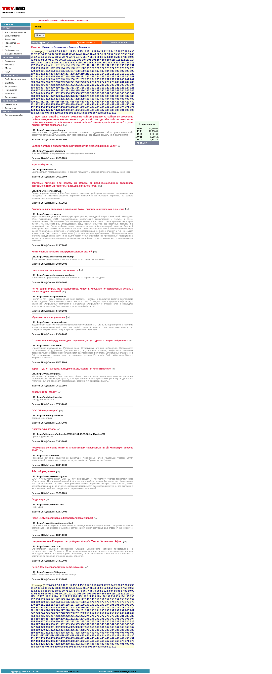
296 (92, 85)
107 (99, 59)
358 (87, 93)
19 (95, 51)
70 (63, 57)
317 (92, 87)
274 (87, 82)
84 (112, 57)
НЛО (7, 72)
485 (92, 110)
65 (46, 57)
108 (104, 59)
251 (77, 79)
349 (43, 93)
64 (42, 57)
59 (129, 54)
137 (33, 65)
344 (122, 90)
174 (112, 68)
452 (33, 107)
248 (63, 79)
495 (37, 112)
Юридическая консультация (48, 317)
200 (33, 73)
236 (107, 76)
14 (77, 51)
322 (117, 87)
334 (72, 90)
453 (38, 107)
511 (114, 112)
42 (70, 54)
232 (87, 76)
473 (33, 110)
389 (33, 99)
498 (52, 112)
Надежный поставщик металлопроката (55, 270)
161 (48, 68)
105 (89, 59)
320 (107, 87)
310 (58, 87)
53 (108, 54)
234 (97, 76)
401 (92, 99)
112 (123, 59)
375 (68, 96)
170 (92, 68)
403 (102, 99)
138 (38, 65)
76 (84, 57)
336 (82, 90)
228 (68, 76)
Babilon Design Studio (125, 671)
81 (101, 57)
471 (127, 107)
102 (74, 59)
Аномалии (10, 61)
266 (48, 82)
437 (63, 104)
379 (87, 96)
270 (68, 82)
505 (85, 112)
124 (75, 62)
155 (122, 65)
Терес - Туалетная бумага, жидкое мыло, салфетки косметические (71, 368)
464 (92, 107)
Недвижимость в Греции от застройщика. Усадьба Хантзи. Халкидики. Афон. (77, 541)
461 (77, 107)
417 (67, 101)
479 (63, 110)
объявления (67, 20)
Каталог (36, 47)
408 (127, 99)
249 (68, 79)
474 (38, 110)
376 (72, 96)
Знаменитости (12, 35)
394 (58, 99)
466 (102, 107)
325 (132, 87)
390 (38, 99)
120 (56, 62)
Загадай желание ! (14, 53)
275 (92, 82)
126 (84, 62)
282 (127, 82)
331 (58, 90)
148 (87, 65)
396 (68, 99)
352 (58, 93)
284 (33, 85)
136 (132, 62)
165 (68, 68)
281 (122, 82)
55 (115, 54)
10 (64, 51)
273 (82, 82)
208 (72, 73)
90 (132, 57)
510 (109, 112)
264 (38, 82)
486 (97, 110)
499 (57, 112)
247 (58, 79)
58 (125, 54)
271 (72, 82)
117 (42, 62)
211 (87, 73)
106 (94, 59)
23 (108, 51)
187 (72, 71)
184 (58, 71)
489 (112, 110)
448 (117, 104)
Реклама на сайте (14, 115)
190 (87, 71)
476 (48, 110)
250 (72, 79)
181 (43, 71)
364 (117, 93)
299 (107, 85)
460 (72, 107)
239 (122, 76)
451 (132, 104)
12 (70, 51)
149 (92, 65)
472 (132, 107)
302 (122, 85)
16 (84, 51)
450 (127, 104)
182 (48, 71)
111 (118, 59)
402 (97, 99)
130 (103, 62)
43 (73, 54)
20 (98, 51)
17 (88, 51)
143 (63, 65)
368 (33, 96)
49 (94, 54)
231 (82, 76)
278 (107, 82)
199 (132, 71)
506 (90, 112)
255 (97, 79)
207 (68, 73)
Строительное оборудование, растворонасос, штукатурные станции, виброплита (80, 340)
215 (107, 73)
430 (132, 101)
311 (63, 87)
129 (99, 62)
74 (77, 57)
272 (77, 82)
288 (53, 85)
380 (92, 96)
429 (127, 101)
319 (102, 87)
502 (71, 112)
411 (38, 101)
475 (43, 110)
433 (43, 104)
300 (112, 85)
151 (102, 65)
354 (68, 93)
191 (92, 71)
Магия (8, 68)
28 (126, 51)
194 (107, 71)
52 (105, 54)
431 (33, 104)
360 (97, 93)
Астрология (11, 86)
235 (102, 76)
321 (112, 87)
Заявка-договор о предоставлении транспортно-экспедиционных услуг (74, 146)
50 (98, 54)
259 (117, 79)
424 (102, 101)
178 (132, 68)
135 (127, 62)
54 (112, 54)
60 (132, 54)
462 (82, 107)
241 (132, 76)
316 (87, 87)
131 (108, 62)
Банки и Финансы (79, 47)
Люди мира (38, 499)
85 (115, 57)
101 (69, 59)
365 (122, 93)
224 (48, 76)
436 (58, 104)
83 (108, 57)
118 (46, 62)
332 (63, 90)
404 (107, 99)
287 (48, 85)
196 (117, 71)
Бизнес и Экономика (54, 47)
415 (57, 101)
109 (109, 59)
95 (46, 59)
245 (48, 79)
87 (122, 57)
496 (42, 112)
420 (82, 101)
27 (122, 51)
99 (60, 59)
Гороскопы (10, 43)
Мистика (9, 64)
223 (43, 76)
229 (72, 76)
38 (56, 54)
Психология (11, 90)
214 (102, 73)
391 (43, 99)
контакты (82, 20)
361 (102, 93)
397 (72, 99)
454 (43, 107)
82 (105, 57)
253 (87, 79)
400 (87, 99)
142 (58, 65)
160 (43, 68)
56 (118, 54)
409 (132, 99)
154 (117, 65)
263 (33, 82)
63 (39, 57)
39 (60, 54)
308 (48, 87)
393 (53, 99)
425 (107, 101)
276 (97, 82)
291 (68, 85)
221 (33, 76)
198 (127, 71)
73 (73, 57)
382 (102, 96)
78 (91, 57)
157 (132, 65)
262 (132, 79)
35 (46, 54)
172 (102, 68)
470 (122, 107)
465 (97, 107)
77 (87, 57)
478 (58, 110)
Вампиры (9, 83)
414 (52, 101)
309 (53, 87)
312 (67, 87)
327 (38, 90)
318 (97, 87)
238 (117, 76)
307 (43, 87)
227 (63, 76)
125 (79, 62)
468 (112, 107)
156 (127, 65)
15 (81, 51)
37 (53, 54)
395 (63, 99)
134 (122, 62)
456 (53, 107)
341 (107, 90)
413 (47, 101)
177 (127, 68)
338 (92, 90)
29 (129, 51)
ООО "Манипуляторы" (45, 410)
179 (33, 71)
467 (107, 107)
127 (89, 62)
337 (87, 90)
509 (104, 112)
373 (58, 96)
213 (97, 73)
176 (122, 68)
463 (87, 107)
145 (72, 65)
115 (33, 62)
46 (84, 54)
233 (92, 76)
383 (107, 96)
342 (112, 90)
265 (43, 82)
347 (33, 93)
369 (38, 96)
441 (82, 104)
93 (39, 59)
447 (112, 104)
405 (112, 99)
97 (53, 59)
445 (102, 104)
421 (87, 101)
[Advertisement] (147, 61)
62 (35, 57)
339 (97, 90)
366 (127, 93)
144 (68, 65)
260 (122, 79)
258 (112, 79)
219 (127, 73)
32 (35, 54)
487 (102, 110)
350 (48, 93)
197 (122, 71)
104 (84, 59)
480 (68, 110)
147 (82, 65)
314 (77, 87)
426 (112, 101)
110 (113, 59)
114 (132, 59)
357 (82, 93)
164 (63, 68)
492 (127, 110)
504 (80, 112)
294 (82, 85)
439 (72, 104)
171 (97, 68)
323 (122, 87)
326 (33, 90)
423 (97, 101)
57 (122, 54)
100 (64, 59)
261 (127, 79)
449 (122, 104)
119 (51, 62)
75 (80, 57)
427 (117, 101)
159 (38, 68)
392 (48, 99)
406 (117, 99)
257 (107, 79)
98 (56, 59)
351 (53, 93)
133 (118, 62)
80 (98, 57)
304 (132, 85)
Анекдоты (10, 39)
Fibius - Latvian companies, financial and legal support (62, 518)
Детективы (10, 108)
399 (82, 99)
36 (49, 54)
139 (43, 65)
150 (97, 65)
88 (125, 57)
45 (80, 54)
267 (53, 82)
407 (122, 99)
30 (132, 51)
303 (127, 85)
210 (82, 73)
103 (79, 59)
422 (92, 101)
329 (48, 90)
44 (77, 54)
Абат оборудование (43, 471)
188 (77, 71)
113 (127, 59)
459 (68, 107)
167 (77, 68)
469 (117, 107)
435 (53, 104)
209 (77, 73)
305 (33, 87)
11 (67, 51)
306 (38, 87)
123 (70, 62)
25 (115, 51)
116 (37, 62)
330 (53, 90)
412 (42, 101)
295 (87, 85)
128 (94, 62)
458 (63, 107)
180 (38, 71)
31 (32, 54)
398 (77, 99)
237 (112, 76)
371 (48, 96)
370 (43, 96)
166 (72, 68)
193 (102, 71)
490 (117, 110)
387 (127, 96)
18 (91, 51)
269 (63, 82)
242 (33, 79)
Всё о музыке (12, 50)
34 (42, 54)
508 (100, 112)
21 (101, 51)
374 (63, 96)
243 (38, 79)
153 (112, 65)
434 (48, 104)
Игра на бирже (40, 164)
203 (48, 73)
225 (53, 76)
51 (101, 54)
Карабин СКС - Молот (44, 392)
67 (53, 57)
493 (132, 110)
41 (67, 54)
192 (97, 71)
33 (39, 54)
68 (56, 57)
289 (58, 85)
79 (94, 57)
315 (82, 87)
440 (77, 104)
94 (42, 59)
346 (132, 90)
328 (43, 90)
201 (38, 73)
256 (102, 79)
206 (63, 73)
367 (132, 93)
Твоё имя (10, 93)
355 (72, 93)
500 (61, 112)
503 (76, 112)
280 (117, 82)
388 (132, 96)
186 (68, 71)
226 (58, 76)
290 (63, 85)
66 (49, 57)
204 (53, 73)
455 (48, 107)
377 (77, 96)
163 (58, 68)
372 (53, 96)
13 (74, 51)
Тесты (8, 46)
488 (107, 110)
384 (112, 96)
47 (87, 54)
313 (72, 87)
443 (92, 104)
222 (38, 76)
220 (132, 73)
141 (53, 65)
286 (43, 85)
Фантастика (11, 104)
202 (43, 73)
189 (82, 71)
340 (102, 90)
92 (35, 59)
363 (112, 93)
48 (91, 54)
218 (122, 73)
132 (113, 62)
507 (95, 112)
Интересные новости (15, 32)
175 (117, 68)
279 (112, 82)
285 (38, 85)
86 (118, 57)
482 (77, 110)
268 (58, 82)
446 (107, 104)
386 (122, 96)
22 (105, 51)
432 (38, 104)
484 (87, 110)
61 (32, 57)
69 (60, 57)
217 (117, 73)
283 (132, 82)
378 (82, 96)
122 (65, 62)
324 (127, 87)
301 (117, 85)
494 (33, 112)
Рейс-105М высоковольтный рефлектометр (57, 567)
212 (92, 73)
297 (97, 85)
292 (72, 85)
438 (68, 104)
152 (107, 65)
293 (77, 85)
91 (32, 59)
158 (33, 68)
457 (58, 107)
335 (77, 90)
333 (68, 90)
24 (112, 51)
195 (112, 71)
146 (77, 65)
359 (92, 93)
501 (66, 112)
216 (112, 73)
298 (102, 85)
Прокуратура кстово (44, 429)
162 (53, 68)
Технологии (11, 97)
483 (82, 110)
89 (129, 57)
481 (72, 110)
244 (43, 79)
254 (92, 79)
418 (72, 101)
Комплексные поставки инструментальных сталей (62, 251)
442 (87, 104)
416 (62, 101)
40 (63, 54)
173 (107, 68)
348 (38, 93)
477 (53, 110)
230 (77, 76)
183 (53, 71)
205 (58, 73)
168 (82, 68)
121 (60, 62)
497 (47, 112)
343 (117, 90)
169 (87, 68)
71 (67, 57)
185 (63, 71)
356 (77, 93)
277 (102, 82)
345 (127, 90)
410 (33, 101)
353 (63, 93)
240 (127, 76)
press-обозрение (48, 20)
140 (48, 65)
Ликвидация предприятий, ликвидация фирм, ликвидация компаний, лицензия (78, 209)
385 (117, 96)
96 (49, 59)
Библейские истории (15, 79)
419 (77, 101)
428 (122, 101)
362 (107, 93)
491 (122, 110)
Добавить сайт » (86, 42)
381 (97, 96)
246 (53, 79)
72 (70, 57)
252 (82, 79)
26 (119, 51)
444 (97, 104)
